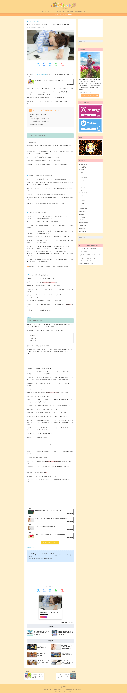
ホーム (44, 11)
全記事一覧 (83, 231)
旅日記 (82, 214)
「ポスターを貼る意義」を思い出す (38, 119)
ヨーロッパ (83, 180)
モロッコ (83, 200)
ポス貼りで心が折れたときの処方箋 (38, 114)
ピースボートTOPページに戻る (50, 542)
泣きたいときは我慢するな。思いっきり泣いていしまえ (42, 118)
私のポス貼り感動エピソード (36, 124)
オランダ (83, 185)
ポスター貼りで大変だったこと (39, 74)
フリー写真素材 (84, 222)
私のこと (82, 217)
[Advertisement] (50, 494)
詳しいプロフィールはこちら (91, 95)
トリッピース (84, 228)
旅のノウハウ (61, 11)
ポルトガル (83, 187)
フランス (83, 182)
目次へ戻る (31, 317)
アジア (82, 169)
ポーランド (83, 190)
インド (82, 175)
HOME (64, 687)
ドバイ (82, 195)
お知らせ (82, 219)
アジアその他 (84, 177)
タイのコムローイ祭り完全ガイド (63, 14)
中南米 (82, 203)
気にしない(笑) (34, 116)
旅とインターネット (86, 208)
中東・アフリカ (84, 192)
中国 (82, 172)
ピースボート (71, 622)
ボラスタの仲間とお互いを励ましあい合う (40, 121)
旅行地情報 (70, 11)
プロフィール (52, 11)
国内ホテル (83, 211)
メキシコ (83, 205)
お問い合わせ (79, 11)
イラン (82, 198)
